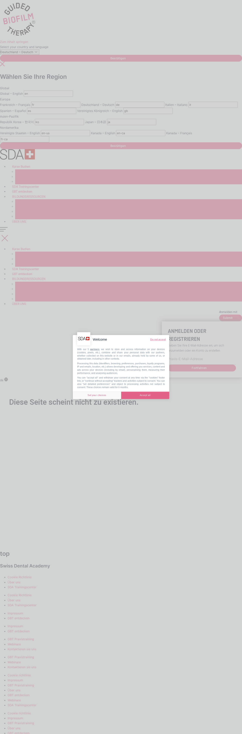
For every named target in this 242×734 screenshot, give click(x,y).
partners (94, 349)
